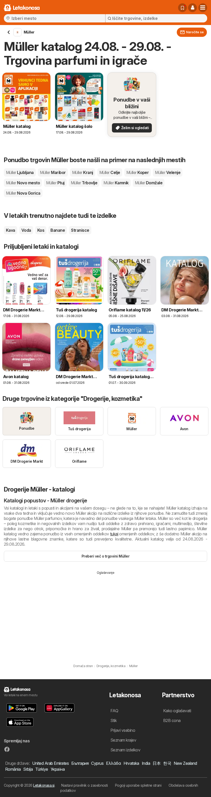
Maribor (53, 172)
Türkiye (41, 769)
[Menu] (202, 7)
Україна (58, 769)
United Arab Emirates (50, 763)
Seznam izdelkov (125, 749)
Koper (137, 172)
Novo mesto (23, 182)
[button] (192, 7)
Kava (10, 230)
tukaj (114, 533)
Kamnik (115, 182)
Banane (57, 230)
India (146, 763)
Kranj (82, 172)
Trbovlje (84, 182)
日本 (157, 763)
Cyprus (97, 763)
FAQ (114, 710)
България (80, 763)
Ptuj (55, 182)
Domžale (149, 182)
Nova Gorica (23, 193)
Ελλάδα (113, 763)
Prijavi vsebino (122, 730)
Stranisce (80, 230)
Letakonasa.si (43, 785)
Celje (109, 172)
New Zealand (185, 763)
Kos (40, 230)
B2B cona (172, 720)
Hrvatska (131, 763)
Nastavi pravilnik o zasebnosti (84, 785)
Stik (113, 720)
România (13, 769)
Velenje (167, 172)
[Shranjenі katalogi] (182, 7)
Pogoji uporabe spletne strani (138, 785)
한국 (167, 763)
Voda (26, 230)
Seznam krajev (123, 740)
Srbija (28, 769)
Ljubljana (20, 172)
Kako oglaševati (177, 710)
